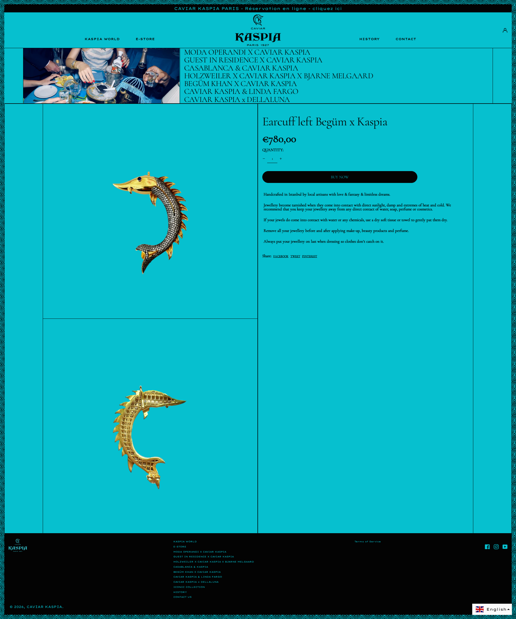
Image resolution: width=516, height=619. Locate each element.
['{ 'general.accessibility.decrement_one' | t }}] (263, 158)
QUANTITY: (273, 149)
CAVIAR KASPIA (44, 607)
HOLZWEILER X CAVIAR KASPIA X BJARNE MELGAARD (213, 561)
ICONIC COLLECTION (189, 587)
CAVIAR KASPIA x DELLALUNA (195, 582)
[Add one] (280, 158)
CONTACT (406, 39)
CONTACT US (182, 597)
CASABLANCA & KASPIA (190, 566)
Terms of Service (367, 541)
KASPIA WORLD (102, 39)
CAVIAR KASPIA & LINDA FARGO (197, 576)
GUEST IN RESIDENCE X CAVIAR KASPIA (203, 556)
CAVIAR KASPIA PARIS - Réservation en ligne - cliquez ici (258, 8)
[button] (150, 211)
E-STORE (145, 39)
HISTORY (369, 39)
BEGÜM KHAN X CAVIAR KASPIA (197, 572)
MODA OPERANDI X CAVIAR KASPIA (199, 551)
